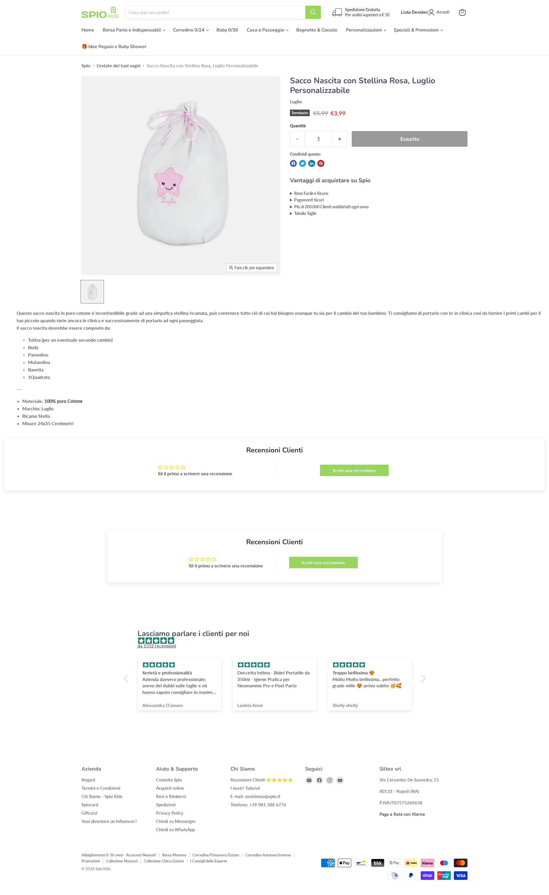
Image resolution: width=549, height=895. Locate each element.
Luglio (296, 101)
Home (87, 30)
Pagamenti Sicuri (309, 199)
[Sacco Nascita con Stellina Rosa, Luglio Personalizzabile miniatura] (92, 291)
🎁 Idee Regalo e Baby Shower (113, 46)
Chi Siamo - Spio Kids (101, 796)
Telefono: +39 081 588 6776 (258, 804)
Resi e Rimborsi (171, 796)
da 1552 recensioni (157, 645)
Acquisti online (170, 788)
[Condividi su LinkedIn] (311, 163)
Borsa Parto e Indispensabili (132, 30)
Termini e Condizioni (100, 788)
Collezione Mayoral (122, 861)
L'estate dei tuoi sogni (118, 65)
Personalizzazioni (364, 30)
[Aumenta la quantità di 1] (340, 139)
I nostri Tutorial (245, 788)
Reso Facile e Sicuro (311, 193)
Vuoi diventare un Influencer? (109, 821)
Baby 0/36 (227, 30)
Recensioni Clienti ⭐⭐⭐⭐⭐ (261, 779)
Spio (85, 65)
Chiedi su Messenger (176, 821)
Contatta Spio (169, 779)
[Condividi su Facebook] (293, 163)
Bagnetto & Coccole (316, 30)
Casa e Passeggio (266, 30)
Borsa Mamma (174, 855)
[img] (277, 640)
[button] (127, 678)
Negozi (88, 779)
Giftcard (89, 812)
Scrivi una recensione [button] (354, 470)
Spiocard (89, 804)
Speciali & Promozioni (417, 30)
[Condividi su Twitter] (302, 163)
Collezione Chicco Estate (164, 861)
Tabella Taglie (305, 213)
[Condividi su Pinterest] (320, 163)
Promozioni (90, 861)
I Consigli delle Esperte (208, 861)
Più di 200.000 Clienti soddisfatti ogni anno (331, 206)
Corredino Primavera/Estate (215, 855)
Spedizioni (166, 804)
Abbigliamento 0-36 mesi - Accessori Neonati (118, 855)
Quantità (298, 126)
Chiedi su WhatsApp (175, 829)
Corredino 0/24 (189, 30)
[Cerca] (313, 12)
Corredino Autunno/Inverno (268, 855)
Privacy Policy (169, 812)
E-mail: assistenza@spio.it (255, 796)
